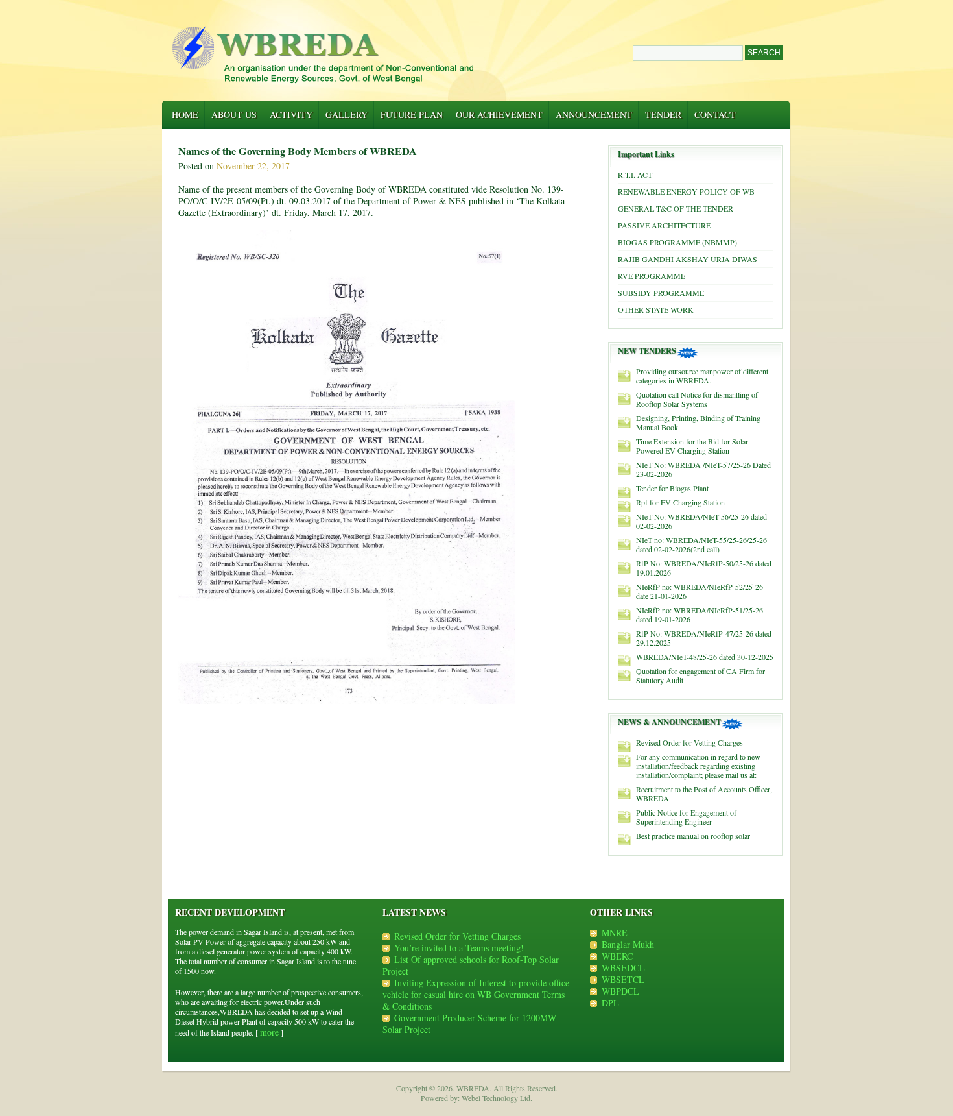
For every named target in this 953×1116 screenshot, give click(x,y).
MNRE (615, 933)
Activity (291, 114)
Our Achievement (499, 114)
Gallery (346, 114)
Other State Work (656, 309)
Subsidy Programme (661, 292)
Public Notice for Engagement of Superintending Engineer (686, 817)
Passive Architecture (664, 225)
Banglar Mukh (628, 944)
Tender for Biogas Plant (672, 488)
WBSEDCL (623, 968)
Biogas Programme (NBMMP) (677, 242)
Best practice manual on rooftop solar (693, 836)
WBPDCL (620, 991)
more (269, 1032)
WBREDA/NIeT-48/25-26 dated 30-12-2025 (704, 656)
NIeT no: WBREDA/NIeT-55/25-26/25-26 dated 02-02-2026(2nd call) (701, 544)
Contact (715, 114)
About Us (234, 114)
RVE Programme (651, 276)
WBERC (617, 956)
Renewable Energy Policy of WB (686, 191)
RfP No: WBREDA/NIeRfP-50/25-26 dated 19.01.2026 (703, 567)
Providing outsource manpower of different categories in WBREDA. (702, 375)
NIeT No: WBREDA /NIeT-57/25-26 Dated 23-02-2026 (703, 469)
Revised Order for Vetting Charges (689, 742)
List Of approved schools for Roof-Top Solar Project (470, 965)
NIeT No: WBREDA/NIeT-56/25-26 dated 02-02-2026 (701, 521)
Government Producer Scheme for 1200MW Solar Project (469, 1024)
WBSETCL (623, 979)
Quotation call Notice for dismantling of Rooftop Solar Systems (697, 399)
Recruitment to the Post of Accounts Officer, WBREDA (704, 793)
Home (185, 114)
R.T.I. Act (635, 174)
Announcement (594, 114)
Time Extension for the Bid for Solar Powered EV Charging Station (692, 445)
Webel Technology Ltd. (497, 1098)
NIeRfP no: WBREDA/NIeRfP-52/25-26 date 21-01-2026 (699, 591)
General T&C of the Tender (675, 208)
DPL (610, 1003)
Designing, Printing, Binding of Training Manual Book (698, 422)
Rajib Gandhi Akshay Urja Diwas (687, 259)
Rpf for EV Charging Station (680, 502)
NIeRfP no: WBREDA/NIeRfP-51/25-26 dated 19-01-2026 (699, 614)
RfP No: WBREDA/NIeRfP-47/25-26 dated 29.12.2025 (703, 638)
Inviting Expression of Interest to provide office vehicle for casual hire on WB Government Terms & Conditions (475, 994)
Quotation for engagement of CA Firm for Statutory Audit (700, 675)
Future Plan (412, 114)
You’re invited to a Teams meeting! (459, 947)
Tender (663, 114)
